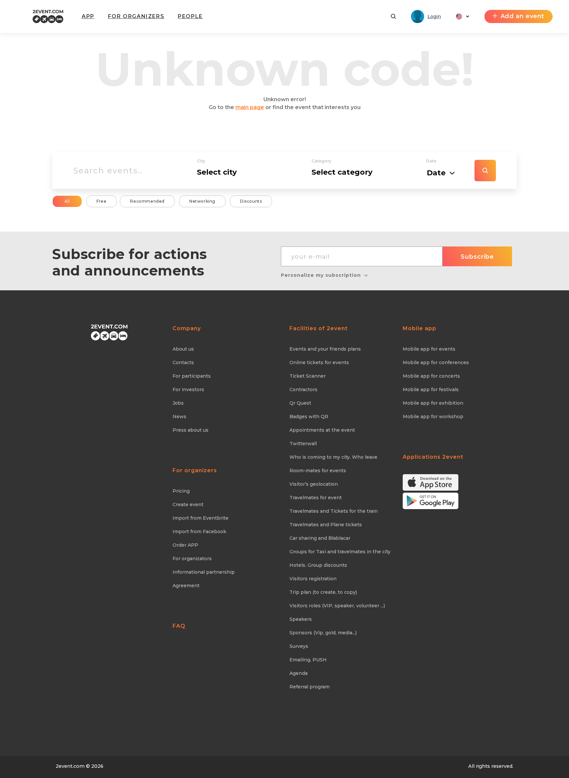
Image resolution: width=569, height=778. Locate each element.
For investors (188, 389)
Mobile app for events (429, 349)
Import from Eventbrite (201, 518)
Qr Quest (300, 403)
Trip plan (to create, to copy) (323, 592)
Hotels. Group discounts (318, 565)
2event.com (70, 766)
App (88, 16)
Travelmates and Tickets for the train (333, 511)
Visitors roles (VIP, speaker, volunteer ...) (337, 606)
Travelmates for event (315, 498)
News (179, 416)
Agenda (298, 673)
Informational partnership (204, 572)
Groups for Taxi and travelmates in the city (340, 552)
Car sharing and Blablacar (319, 538)
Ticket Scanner (307, 376)
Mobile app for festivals (431, 389)
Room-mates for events (317, 471)
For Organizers (136, 16)
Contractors (303, 389)
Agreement (186, 586)
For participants (192, 376)
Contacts (183, 362)
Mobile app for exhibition (433, 403)
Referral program (309, 687)
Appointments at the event (322, 430)
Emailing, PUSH (308, 660)
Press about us (190, 430)
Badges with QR (308, 416)
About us (183, 349)
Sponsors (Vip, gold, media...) (323, 633)
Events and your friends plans (325, 349)
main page (249, 107)
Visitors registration (313, 579)
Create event (188, 504)
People (190, 16)
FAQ (179, 626)
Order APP (185, 545)
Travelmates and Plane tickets (325, 525)
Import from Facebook (199, 531)
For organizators (192, 559)
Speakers (300, 619)
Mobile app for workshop (433, 416)
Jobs (178, 403)
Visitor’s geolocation (313, 484)
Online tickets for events (319, 362)
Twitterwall (303, 444)
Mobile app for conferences (436, 362)
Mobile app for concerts (431, 376)
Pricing (181, 491)
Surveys (298, 646)
